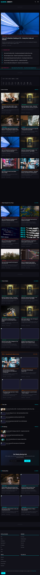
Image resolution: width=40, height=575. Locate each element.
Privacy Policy (3, 563)
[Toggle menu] (38, 2)
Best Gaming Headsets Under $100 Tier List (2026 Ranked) (16, 421)
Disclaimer (2, 565)
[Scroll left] (10, 68)
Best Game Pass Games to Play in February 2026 (28, 509)
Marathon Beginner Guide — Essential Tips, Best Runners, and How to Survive (17, 55)
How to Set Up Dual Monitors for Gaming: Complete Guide (16, 439)
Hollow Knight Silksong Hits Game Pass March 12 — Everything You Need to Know (18, 57)
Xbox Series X (3, 543)
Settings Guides (23, 538)
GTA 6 (4, 368)
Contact (2, 559)
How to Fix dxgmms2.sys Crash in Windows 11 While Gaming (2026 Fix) (28, 263)
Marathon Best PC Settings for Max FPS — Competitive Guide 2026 (15, 60)
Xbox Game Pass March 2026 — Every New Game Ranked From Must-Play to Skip (18, 53)
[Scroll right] (37, 68)
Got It (3, 573)
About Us (2, 557)
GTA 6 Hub (22, 547)
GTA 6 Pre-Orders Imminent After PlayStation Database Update (28, 488)
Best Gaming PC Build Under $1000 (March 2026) (9, 172)
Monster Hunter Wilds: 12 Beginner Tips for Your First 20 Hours (10, 342)
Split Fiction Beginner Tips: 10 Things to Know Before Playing (29, 319)
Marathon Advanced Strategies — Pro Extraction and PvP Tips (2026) (29, 151)
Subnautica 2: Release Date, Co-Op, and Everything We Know (10, 509)
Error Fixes (4, 148)
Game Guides (24, 104)
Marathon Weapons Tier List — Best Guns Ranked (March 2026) (17, 413)
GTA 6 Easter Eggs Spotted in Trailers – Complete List (10, 392)
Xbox (1, 538)
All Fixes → (36, 202)
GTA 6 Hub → (35, 354)
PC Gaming (23, 127)
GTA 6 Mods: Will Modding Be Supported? (27, 370)
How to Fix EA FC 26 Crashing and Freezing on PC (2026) (8, 241)
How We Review (3, 561)
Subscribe (27, 460)
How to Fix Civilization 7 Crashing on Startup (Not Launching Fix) (28, 241)
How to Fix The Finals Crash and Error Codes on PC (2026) (29, 220)
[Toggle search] (35, 2)
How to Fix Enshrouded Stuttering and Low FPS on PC (10, 263)
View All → (37, 89)
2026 (1, 551)
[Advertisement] (20, 190)
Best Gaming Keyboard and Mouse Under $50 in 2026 (15, 417)
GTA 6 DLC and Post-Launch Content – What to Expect (29, 392)
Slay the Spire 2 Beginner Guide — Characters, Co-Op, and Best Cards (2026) (9, 320)
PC (1, 547)
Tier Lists (4, 104)
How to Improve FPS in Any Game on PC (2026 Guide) (15, 443)
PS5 (1, 536)
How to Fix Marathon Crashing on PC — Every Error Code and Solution (18, 38)
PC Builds (22, 545)
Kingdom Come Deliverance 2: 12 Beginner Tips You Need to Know (28, 342)
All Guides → (36, 280)
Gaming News (4, 127)
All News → (36, 470)
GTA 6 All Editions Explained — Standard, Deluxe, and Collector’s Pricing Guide (29, 172)
